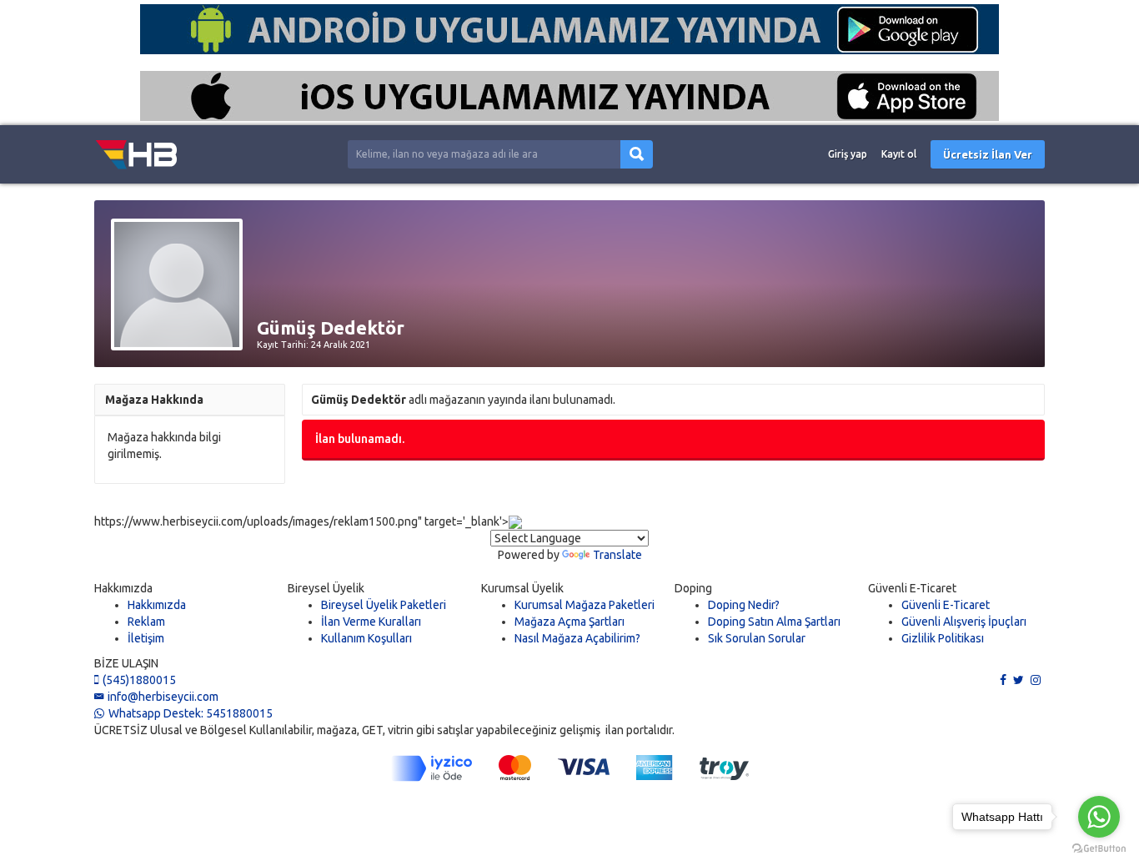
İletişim (146, 638)
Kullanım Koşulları (366, 638)
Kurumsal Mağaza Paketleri (584, 605)
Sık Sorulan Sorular (756, 638)
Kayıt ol (898, 154)
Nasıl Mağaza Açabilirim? (577, 638)
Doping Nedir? (744, 605)
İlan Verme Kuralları (371, 621)
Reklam (146, 621)
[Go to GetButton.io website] (1099, 848)
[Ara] (636, 154)
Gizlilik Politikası (942, 638)
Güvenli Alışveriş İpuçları (963, 621)
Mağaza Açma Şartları (569, 621)
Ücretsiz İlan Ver (987, 154)
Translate (617, 554)
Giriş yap (847, 154)
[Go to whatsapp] (1099, 817)
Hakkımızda (157, 605)
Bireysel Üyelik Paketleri (383, 605)
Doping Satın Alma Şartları (774, 621)
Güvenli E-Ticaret (945, 605)
